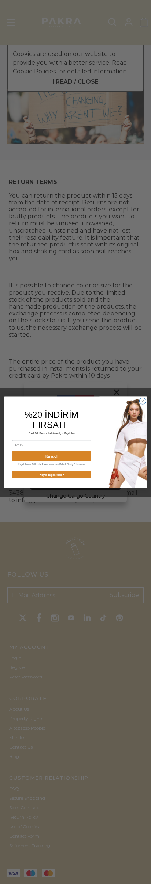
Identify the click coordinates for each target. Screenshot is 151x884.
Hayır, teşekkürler (52, 474)
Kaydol (51, 456)
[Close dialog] (142, 401)
